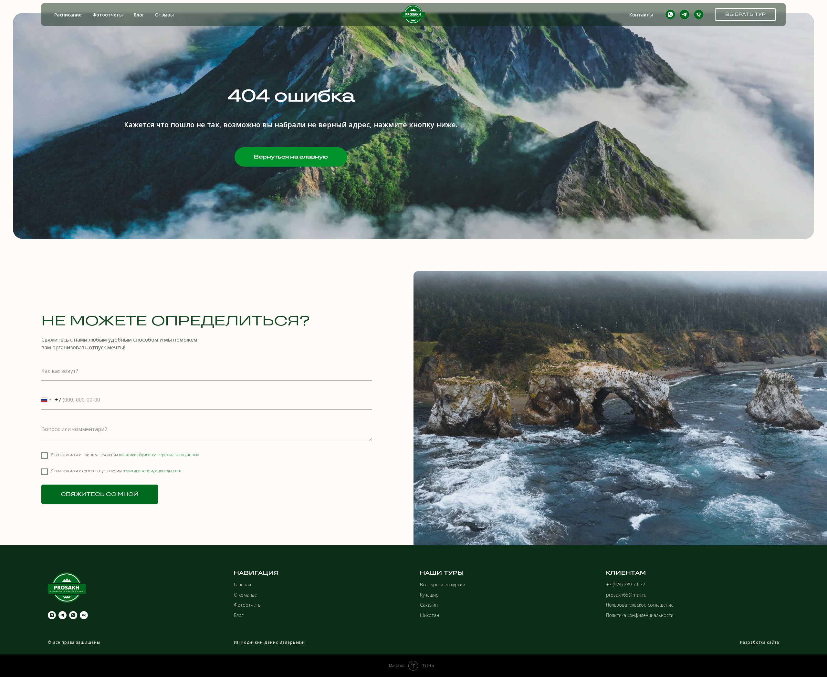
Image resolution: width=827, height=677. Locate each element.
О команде (245, 595)
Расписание (67, 15)
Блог (139, 15)
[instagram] (52, 615)
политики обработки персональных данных (159, 454)
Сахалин (429, 605)
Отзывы (164, 15)
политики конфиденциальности (152, 471)
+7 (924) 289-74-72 (625, 584)
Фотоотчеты (107, 15)
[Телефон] (699, 14)
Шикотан (429, 615)
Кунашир (429, 595)
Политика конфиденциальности (640, 615)
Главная (242, 584)
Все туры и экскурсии (442, 584)
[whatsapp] (670, 14)
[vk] (84, 615)
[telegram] (684, 14)
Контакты (641, 15)
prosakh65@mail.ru (626, 595)
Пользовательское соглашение (640, 605)
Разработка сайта (759, 642)
